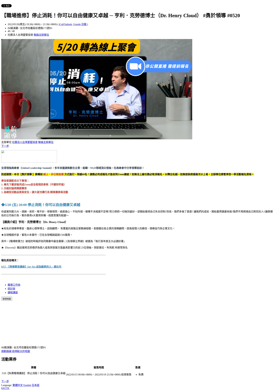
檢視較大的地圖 (21, 351)
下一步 (5, 146)
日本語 (35, 385)
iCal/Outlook (65, 24)
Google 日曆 (80, 24)
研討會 (11, 288)
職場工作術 (14, 284)
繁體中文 (18, 385)
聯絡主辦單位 (41, 34)
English (27, 385)
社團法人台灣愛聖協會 (25, 142)
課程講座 (13, 292)
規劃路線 (6, 351)
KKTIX (5, 388)
